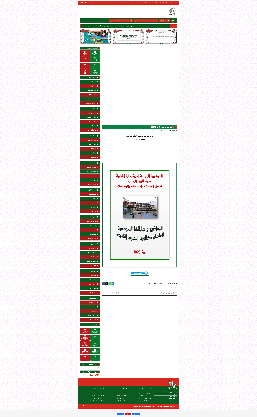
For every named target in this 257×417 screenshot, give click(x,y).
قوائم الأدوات (93, 257)
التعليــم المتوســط (152, 20)
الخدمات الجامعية (92, 184)
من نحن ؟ (173, 2)
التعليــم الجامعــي (127, 20)
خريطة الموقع (146, 2)
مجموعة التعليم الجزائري (122, 400)
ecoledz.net (137, 406)
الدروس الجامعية (92, 175)
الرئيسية (164, 130)
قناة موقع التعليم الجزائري (122, 398)
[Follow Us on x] (88, 406)
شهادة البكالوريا (138, 130)
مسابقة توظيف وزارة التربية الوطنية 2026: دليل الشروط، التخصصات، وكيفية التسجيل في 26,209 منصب (161, 41)
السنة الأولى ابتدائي (92, 86)
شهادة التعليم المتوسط (91, 125)
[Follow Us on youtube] (86, 406)
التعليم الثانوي (159, 130)
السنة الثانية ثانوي (92, 140)
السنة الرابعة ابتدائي (91, 98)
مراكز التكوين (93, 207)
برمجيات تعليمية (92, 284)
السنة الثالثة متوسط (91, 117)
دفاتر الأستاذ (94, 275)
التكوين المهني (172, 400)
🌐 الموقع (120, 414)
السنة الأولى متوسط (92, 108)
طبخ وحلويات (93, 198)
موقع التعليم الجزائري (122, 392)
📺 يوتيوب (128, 414)
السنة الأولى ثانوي (92, 135)
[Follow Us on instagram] (84, 406)
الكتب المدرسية (93, 244)
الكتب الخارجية (92, 248)
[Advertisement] (139, 152)
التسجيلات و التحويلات (91, 225)
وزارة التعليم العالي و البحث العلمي (144, 395)
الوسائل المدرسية (92, 252)
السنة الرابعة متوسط (91, 121)
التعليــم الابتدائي (164, 20)
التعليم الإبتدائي (172, 392)
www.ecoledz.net (139, 139)
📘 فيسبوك (136, 414)
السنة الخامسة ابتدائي (91, 103)
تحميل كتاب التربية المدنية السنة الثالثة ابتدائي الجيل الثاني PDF (145, 26)
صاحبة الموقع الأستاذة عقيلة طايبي (95, 400)
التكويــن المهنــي (114, 20)
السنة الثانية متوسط (91, 113)
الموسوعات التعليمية (91, 261)
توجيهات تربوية (145, 130)
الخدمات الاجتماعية (91, 238)
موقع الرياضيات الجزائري (122, 395)
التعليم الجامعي (172, 396)
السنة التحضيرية (92, 81)
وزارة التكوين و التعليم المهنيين (145, 398)
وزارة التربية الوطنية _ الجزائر (145, 392)
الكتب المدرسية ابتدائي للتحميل (96, 392)
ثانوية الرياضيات (93, 153)
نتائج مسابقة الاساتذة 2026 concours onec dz (118, 26)
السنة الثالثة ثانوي (152, 130)
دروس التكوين (93, 211)
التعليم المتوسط (172, 398)
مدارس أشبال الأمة (92, 130)
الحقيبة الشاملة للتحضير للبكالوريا (95, 395)
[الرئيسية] (173, 21)
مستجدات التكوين (92, 190)
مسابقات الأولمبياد (92, 315)
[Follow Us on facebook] (81, 406)
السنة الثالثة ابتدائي (92, 94)
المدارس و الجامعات (91, 167)
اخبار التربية (93, 229)
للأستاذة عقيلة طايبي (150, 406)
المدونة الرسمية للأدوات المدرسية (95, 398)
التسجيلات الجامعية (92, 162)
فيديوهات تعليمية (92, 306)
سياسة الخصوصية (154, 2)
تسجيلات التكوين (92, 194)
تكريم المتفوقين (92, 319)
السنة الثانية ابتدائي (92, 90)
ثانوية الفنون (93, 157)
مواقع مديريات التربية (147, 400)
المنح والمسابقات (93, 180)
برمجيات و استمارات (92, 221)
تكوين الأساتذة (93, 292)
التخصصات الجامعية (91, 171)
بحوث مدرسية (93, 311)
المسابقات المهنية (92, 217)
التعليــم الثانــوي (139, 20)
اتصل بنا (167, 2)
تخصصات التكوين (92, 202)
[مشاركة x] (106, 283)
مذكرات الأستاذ (92, 279)
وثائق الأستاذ (93, 271)
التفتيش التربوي (93, 288)
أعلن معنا (162, 2)
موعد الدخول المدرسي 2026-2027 (97, 26)
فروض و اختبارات (92, 302)
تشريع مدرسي (92, 234)
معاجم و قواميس (93, 265)
